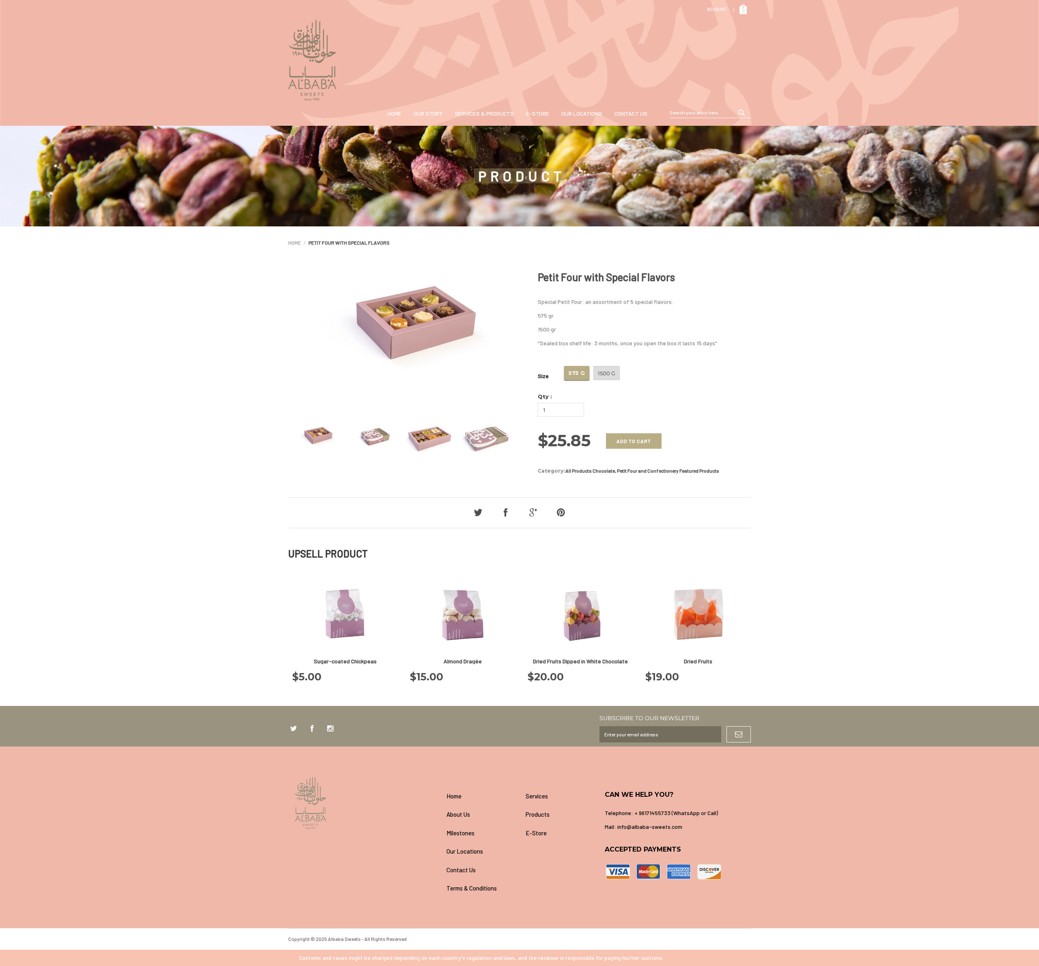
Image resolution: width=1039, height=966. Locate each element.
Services (537, 796)
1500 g (606, 373)
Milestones (460, 833)
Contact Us (630, 113)
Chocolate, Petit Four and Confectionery (636, 470)
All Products (578, 470)
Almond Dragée (463, 661)
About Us (458, 814)
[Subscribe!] (738, 734)
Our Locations (581, 113)
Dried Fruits (698, 661)
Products (538, 814)
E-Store (537, 113)
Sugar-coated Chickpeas (345, 661)
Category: (551, 471)
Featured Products (699, 470)
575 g (577, 373)
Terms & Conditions (471, 888)
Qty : (545, 396)
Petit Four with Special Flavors (606, 277)
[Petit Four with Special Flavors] (314, 439)
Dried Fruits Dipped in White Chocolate (580, 661)
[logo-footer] (364, 803)
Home (394, 113)
